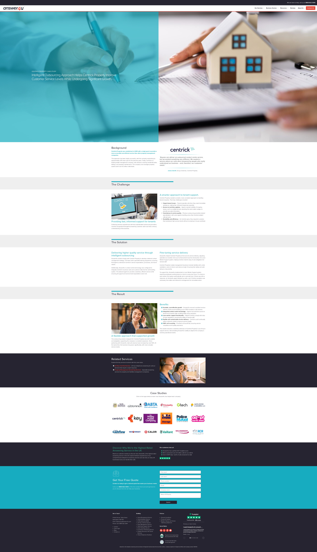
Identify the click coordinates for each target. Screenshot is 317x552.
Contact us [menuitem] (117, 532)
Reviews (292, 8)
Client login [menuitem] (117, 528)
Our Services (259, 8)
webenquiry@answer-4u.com (123, 521)
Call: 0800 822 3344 (122, 523)
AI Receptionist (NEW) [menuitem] (143, 521)
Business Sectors (271, 8)
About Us (301, 8)
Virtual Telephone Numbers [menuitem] (145, 535)
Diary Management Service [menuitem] (145, 524)
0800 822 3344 (310, 2)
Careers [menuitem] (116, 526)
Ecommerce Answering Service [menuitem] (146, 529)
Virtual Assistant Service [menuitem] (144, 519)
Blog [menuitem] (115, 530)
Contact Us (310, 8)
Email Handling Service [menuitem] (144, 528)
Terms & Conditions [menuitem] (166, 517)
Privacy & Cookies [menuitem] (165, 519)
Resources (283, 8)
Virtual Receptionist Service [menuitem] (145, 517)
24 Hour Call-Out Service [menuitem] (144, 522)
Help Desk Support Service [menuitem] (145, 526)
